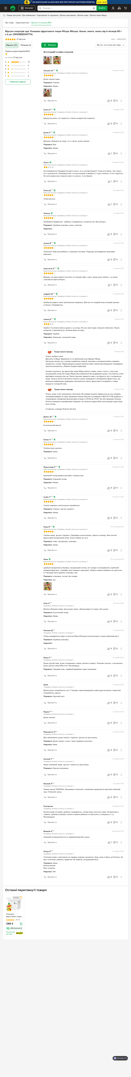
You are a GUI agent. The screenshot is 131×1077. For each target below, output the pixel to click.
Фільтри (52, 45)
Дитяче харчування (68, 15)
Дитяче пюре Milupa (98, 15)
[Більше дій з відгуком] (121, 100)
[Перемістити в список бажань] (21, 897)
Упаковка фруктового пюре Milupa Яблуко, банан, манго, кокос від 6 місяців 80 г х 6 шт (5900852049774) (14, 915)
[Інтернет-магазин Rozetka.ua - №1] (12, 8)
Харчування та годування (47, 15)
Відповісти (52, 101)
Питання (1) (26, 45)
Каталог (29, 8)
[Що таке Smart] (19, 933)
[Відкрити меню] (5, 8)
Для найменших (28, 15)
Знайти (102, 8)
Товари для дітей (14, 15)
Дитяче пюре (82, 15)
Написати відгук (18, 82)
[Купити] (21, 924)
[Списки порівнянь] (119, 8)
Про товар (9, 23)
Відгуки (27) (11, 45)
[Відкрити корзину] (125, 8)
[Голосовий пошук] (93, 8)
